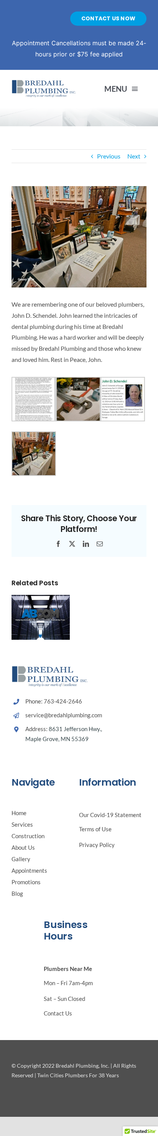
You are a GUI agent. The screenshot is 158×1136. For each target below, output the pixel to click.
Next (133, 156)
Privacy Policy (97, 844)
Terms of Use (95, 829)
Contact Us (58, 1013)
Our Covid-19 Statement (110, 814)
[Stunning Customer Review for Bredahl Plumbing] (41, 598)
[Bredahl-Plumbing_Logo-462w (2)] (44, 82)
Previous (108, 156)
